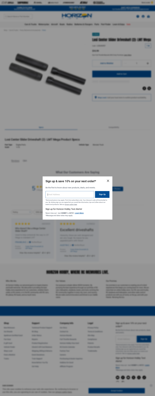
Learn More (79, 213)
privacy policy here (71, 204)
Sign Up (102, 194)
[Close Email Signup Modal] (108, 180)
